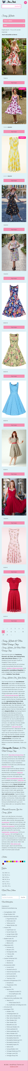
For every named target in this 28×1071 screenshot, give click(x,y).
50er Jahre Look (16, 844)
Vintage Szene (6, 766)
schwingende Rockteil (12, 695)
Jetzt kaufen (14, 82)
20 (3, 634)
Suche (4, 895)
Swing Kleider (8, 641)
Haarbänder (5, 832)
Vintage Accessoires (8, 826)
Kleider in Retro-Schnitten (15, 668)
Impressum (5, 906)
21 (7, 634)
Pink (17, 861)
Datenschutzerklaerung (9, 908)
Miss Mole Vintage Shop (16, 755)
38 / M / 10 (5, 879)
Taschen (7, 834)
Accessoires (5, 822)
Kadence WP (14, 1066)
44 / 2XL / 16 (5, 886)
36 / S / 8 (4, 877)
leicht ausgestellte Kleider (15, 778)
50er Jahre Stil (16, 726)
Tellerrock (21, 780)
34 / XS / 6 (5, 875)
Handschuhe (14, 832)
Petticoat (20, 772)
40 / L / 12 (5, 881)
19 (23, 631)
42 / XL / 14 (5, 884)
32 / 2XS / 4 (5, 872)
